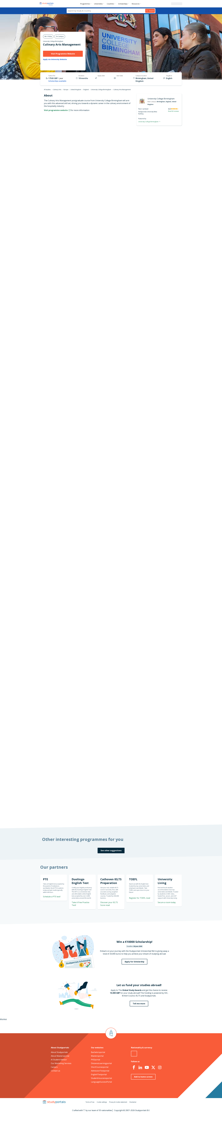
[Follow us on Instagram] (159, 1067)
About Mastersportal (60, 1056)
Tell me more (139, 1003)
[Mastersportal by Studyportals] (46, 4)
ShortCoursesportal (99, 1067)
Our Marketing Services (61, 1063)
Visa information (75, 177)
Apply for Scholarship (134, 961)
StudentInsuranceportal (101, 1078)
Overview (78, 143)
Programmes (85, 4)
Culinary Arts (57, 90)
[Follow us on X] (153, 1067)
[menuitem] (86, 3)
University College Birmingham (53, 41)
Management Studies (99, 426)
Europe (66, 90)
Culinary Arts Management (62, 44)
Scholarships (123, 4)
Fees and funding (74, 166)
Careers (54, 1067)
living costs (100, 674)
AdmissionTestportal (100, 1070)
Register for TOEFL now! (139, 898)
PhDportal (95, 1059)
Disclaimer (133, 1102)
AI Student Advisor (59, 1059)
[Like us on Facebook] (134, 1067)
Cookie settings (102, 1102)
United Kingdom (76, 90)
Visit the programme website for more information (130, 200)
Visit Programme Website (63, 53)
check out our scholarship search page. (135, 816)
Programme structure (72, 149)
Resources (136, 4)
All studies (47, 90)
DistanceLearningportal (101, 1063)
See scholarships (100, 771)
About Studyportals (59, 1052)
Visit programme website (56, 110)
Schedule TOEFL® (157, 324)
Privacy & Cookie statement (118, 1102)
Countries (110, 4)
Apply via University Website (55, 59)
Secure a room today (167, 902)
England (86, 90)
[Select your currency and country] (134, 1053)
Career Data (77, 154)
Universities (98, 4)
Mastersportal (97, 1056)
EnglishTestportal (99, 1074)
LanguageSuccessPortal (101, 1082)
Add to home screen (143, 1076)
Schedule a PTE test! (51, 896)
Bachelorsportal (98, 1052)
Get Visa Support (157, 728)
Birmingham (161, 102)
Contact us (55, 1070)
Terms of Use (90, 1102)
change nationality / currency (103, 614)
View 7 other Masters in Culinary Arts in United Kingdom (114, 434)
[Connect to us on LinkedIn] (140, 1067)
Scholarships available (57, 81)
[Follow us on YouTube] (147, 1067)
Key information (75, 138)
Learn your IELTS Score (154, 352)
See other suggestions (111, 850)
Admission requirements (71, 160)
